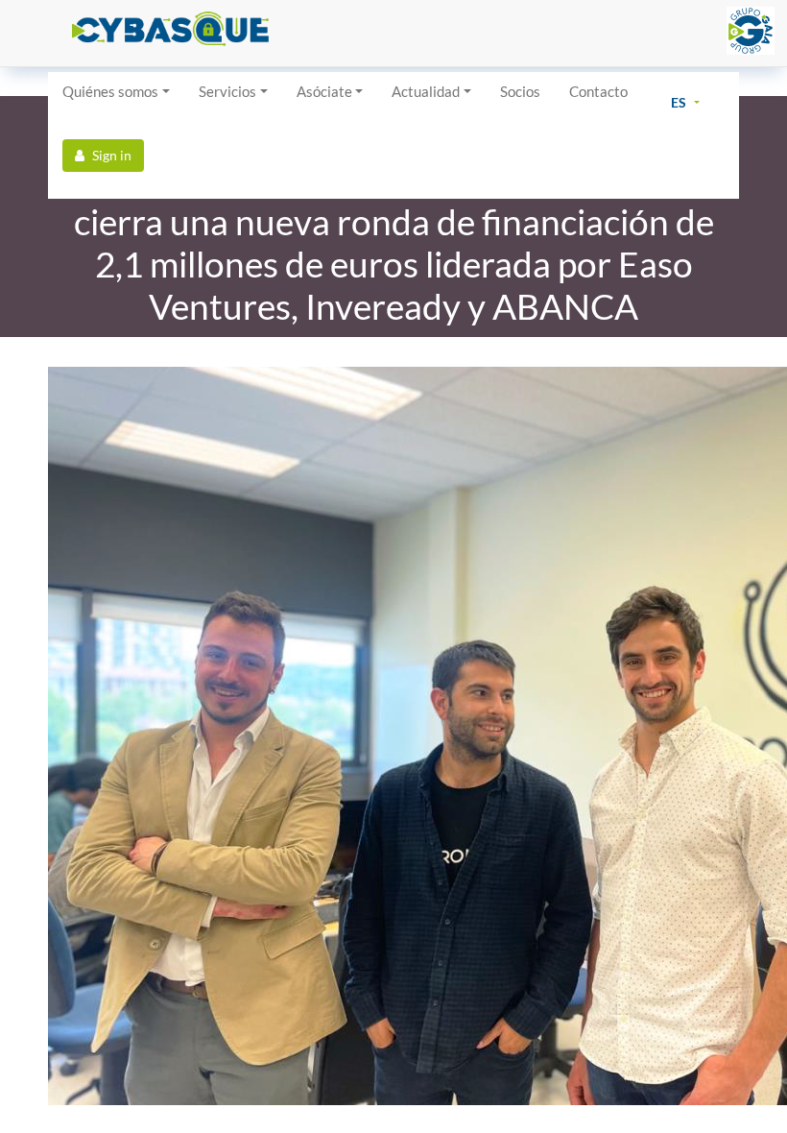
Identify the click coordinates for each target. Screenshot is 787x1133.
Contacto (598, 91)
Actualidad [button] (426, 91)
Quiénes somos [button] (110, 91)
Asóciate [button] (324, 91)
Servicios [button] (227, 91)
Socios (520, 91)
